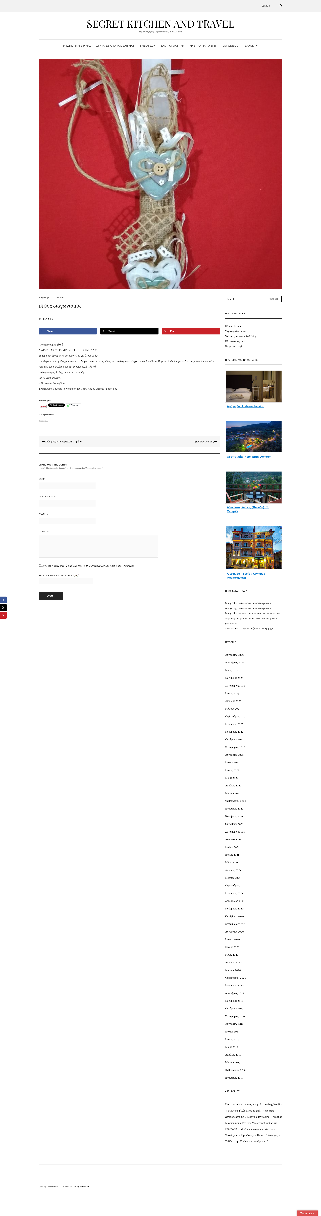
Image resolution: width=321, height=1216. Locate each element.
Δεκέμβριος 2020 (234, 900)
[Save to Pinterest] (3, 615)
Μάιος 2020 (232, 954)
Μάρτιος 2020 (233, 970)
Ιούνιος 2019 (232, 1039)
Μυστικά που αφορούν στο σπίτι (257, 1129)
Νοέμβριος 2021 (234, 816)
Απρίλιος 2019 (233, 1054)
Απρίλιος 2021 (233, 870)
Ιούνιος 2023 (232, 693)
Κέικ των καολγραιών (235, 341)
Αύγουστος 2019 (234, 1023)
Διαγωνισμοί (231, 45)
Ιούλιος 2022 (232, 762)
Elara (41, 1186)
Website (43, 513)
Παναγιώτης (231, 608)
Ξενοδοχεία (231, 1135)
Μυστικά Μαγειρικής (77, 45)
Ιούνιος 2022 (232, 770)
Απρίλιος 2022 (233, 785)
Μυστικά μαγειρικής (258, 1116)
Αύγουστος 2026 (234, 654)
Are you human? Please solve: (56, 575)
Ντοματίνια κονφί (233, 346)
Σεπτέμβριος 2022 (235, 747)
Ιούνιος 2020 (232, 947)
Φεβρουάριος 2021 (235, 885)
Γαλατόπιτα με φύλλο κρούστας (256, 603)
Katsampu (84, 1186)
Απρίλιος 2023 (233, 701)
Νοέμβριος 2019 (234, 1000)
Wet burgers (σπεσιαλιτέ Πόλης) (241, 336)
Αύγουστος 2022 (234, 754)
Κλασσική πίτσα (233, 326)
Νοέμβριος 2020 (234, 908)
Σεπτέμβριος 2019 (235, 1016)
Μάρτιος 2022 (233, 793)
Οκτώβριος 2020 (234, 916)
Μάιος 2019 (231, 1047)
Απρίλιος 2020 (233, 962)
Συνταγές (146, 45)
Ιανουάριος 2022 (234, 808)
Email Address (47, 496)
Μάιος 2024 (231, 670)
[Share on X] (3, 607)
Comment (44, 531)
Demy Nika (47, 319)
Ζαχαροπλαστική (172, 45)
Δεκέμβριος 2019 (234, 993)
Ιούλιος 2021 (232, 847)
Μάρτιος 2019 (232, 1062)
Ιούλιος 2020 (232, 939)
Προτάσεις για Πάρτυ (252, 1135)
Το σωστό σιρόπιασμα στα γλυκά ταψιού (260, 613)
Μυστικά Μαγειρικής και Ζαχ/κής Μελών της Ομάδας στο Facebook (253, 1123)
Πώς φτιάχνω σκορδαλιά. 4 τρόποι (63, 441)
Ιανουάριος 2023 (234, 724)
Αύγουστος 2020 (234, 931)
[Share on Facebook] (3, 600)
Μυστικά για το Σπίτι (203, 45)
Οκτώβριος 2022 (234, 739)
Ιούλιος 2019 (232, 1031)
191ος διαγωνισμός (203, 441)
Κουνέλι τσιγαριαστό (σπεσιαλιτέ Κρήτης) (252, 628)
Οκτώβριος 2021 (234, 824)
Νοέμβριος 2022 (234, 731)
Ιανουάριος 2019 (234, 1077)
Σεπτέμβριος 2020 (235, 923)
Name (42, 478)
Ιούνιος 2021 (232, 854)
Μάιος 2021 (231, 862)
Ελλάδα (250, 45)
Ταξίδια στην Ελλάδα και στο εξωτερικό (246, 1141)
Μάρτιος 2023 (232, 708)
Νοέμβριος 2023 (234, 677)
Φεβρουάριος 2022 (235, 800)
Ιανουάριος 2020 (234, 985)
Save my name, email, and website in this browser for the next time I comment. (88, 565)
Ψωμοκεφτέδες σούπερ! (236, 331)
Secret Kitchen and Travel (160, 23)
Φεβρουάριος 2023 (235, 716)
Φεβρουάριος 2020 (235, 977)
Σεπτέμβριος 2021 (235, 831)
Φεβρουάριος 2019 (235, 1070)
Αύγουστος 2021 (234, 839)
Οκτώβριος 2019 (234, 1008)
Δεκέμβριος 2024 (234, 662)
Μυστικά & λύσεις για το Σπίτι (244, 1110)
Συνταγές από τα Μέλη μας (115, 45)
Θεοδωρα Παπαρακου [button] (88, 361)
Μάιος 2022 (231, 777)
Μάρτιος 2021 (232, 877)
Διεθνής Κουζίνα (273, 1104)
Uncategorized (234, 1104)
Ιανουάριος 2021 (234, 893)
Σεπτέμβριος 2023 (235, 685)
